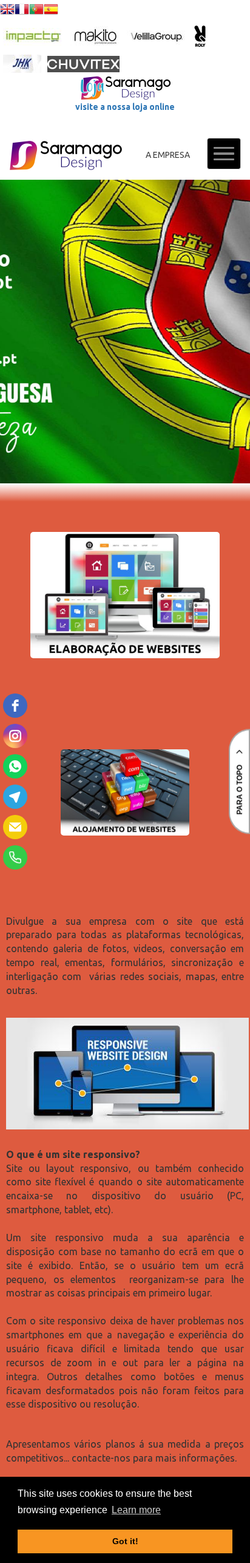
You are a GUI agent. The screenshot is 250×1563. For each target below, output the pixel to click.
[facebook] (15, 705)
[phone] (15, 857)
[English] (7, 10)
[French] (22, 10)
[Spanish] (51, 10)
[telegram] (15, 797)
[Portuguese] (36, 10)
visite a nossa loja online (125, 107)
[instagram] (15, 736)
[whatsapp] (15, 766)
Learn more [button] (136, 1510)
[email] (15, 827)
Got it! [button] (125, 1541)
